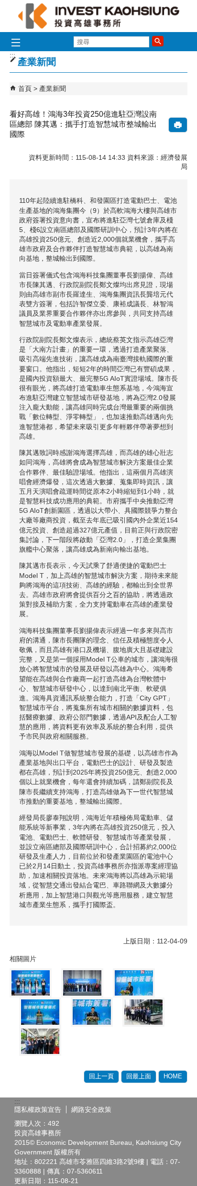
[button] (158, 41)
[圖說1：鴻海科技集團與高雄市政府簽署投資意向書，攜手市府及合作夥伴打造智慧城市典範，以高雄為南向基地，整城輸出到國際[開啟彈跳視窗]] (31, 983)
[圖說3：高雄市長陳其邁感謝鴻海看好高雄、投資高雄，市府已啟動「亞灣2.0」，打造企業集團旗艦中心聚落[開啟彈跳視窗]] (134, 983)
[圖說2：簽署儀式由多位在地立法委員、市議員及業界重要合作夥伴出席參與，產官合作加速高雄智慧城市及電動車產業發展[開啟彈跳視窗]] (82, 983)
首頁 (25, 88)
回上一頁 (101, 1076)
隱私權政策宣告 (37, 1109)
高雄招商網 (98, 16)
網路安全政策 (91, 1109)
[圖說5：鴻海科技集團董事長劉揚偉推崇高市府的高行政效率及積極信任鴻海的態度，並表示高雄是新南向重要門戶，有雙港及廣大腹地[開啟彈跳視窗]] (92, 1012)
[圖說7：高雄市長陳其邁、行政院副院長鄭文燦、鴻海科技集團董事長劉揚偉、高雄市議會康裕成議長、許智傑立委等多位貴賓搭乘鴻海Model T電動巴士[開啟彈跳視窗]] (40, 1041)
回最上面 (138, 1076)
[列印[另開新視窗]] (177, 125)
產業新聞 (52, 88)
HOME (173, 1076)
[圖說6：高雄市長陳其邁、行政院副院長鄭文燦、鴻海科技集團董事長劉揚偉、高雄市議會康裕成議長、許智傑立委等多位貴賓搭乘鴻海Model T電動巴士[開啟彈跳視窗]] (143, 1012)
